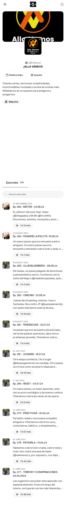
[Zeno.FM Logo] (33, 4)
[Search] (62, 4)
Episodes (15, 182)
